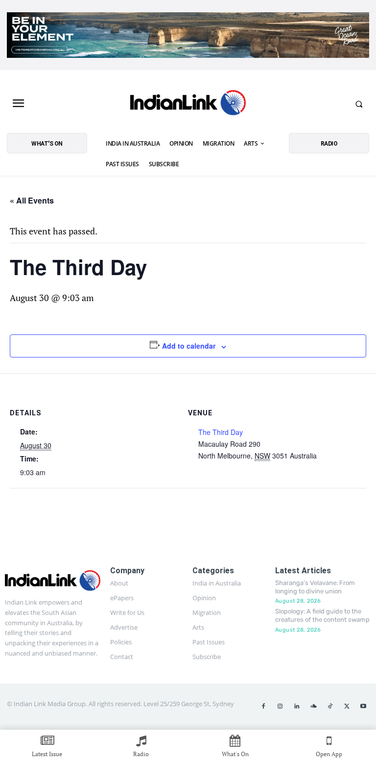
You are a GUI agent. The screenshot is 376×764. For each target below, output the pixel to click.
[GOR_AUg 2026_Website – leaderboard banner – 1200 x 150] (188, 35)
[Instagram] (280, 707)
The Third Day (220, 432)
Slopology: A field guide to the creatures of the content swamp (322, 615)
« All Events (32, 200)
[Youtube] (363, 707)
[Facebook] (263, 707)
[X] (346, 707)
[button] (359, 104)
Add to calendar (188, 346)
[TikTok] (330, 707)
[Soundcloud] (313, 707)
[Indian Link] (188, 104)
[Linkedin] (297, 707)
